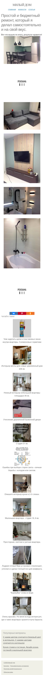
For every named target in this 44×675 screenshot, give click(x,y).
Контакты (6, 666)
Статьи (31, 9)
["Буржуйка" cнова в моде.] (22, 589)
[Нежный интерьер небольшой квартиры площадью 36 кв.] (22, 389)
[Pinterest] (22, 313)
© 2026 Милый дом (9, 662)
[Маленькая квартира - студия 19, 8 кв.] (22, 515)
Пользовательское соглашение (19, 666)
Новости (22, 9)
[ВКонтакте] (14, 313)
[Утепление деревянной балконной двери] (22, 416)
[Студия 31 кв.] (22, 440)
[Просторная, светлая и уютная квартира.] (22, 539)
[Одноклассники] (30, 313)
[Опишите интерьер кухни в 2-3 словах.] (22, 491)
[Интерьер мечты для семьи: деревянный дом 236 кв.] (22, 362)
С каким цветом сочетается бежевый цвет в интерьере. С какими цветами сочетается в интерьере (22, 640)
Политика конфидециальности (13, 669)
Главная (12, 9)
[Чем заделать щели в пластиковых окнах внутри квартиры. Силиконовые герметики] (22, 336)
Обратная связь (8, 672)
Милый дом (22, 5)
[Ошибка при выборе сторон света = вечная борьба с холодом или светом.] (22, 464)
